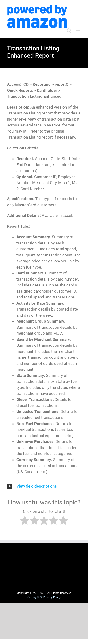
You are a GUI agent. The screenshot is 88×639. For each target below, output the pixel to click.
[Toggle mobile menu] (78, 30)
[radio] (24, 521)
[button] (44, 486)
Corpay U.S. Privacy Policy (44, 597)
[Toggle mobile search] (69, 30)
